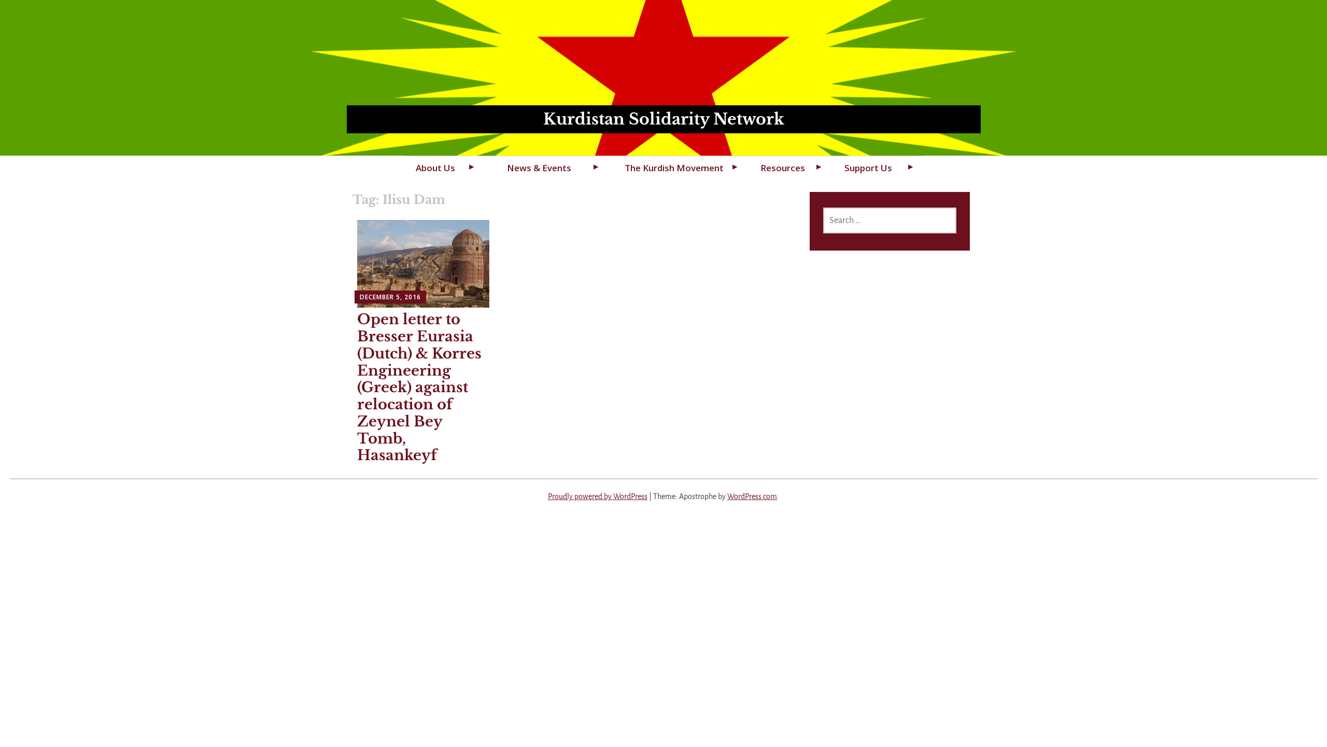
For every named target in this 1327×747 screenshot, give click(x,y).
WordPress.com (752, 496)
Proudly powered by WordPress (597, 496)
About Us (435, 168)
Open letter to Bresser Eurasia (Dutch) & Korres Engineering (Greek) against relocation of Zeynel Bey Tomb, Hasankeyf (419, 387)
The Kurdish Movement (674, 168)
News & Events (539, 168)
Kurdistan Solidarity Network (663, 119)
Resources (782, 168)
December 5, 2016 (390, 297)
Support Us (868, 168)
